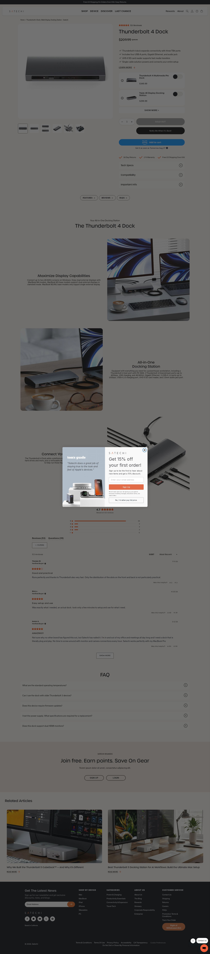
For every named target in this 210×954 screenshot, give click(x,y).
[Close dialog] (145, 450)
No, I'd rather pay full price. (126, 500)
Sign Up (126, 487)
